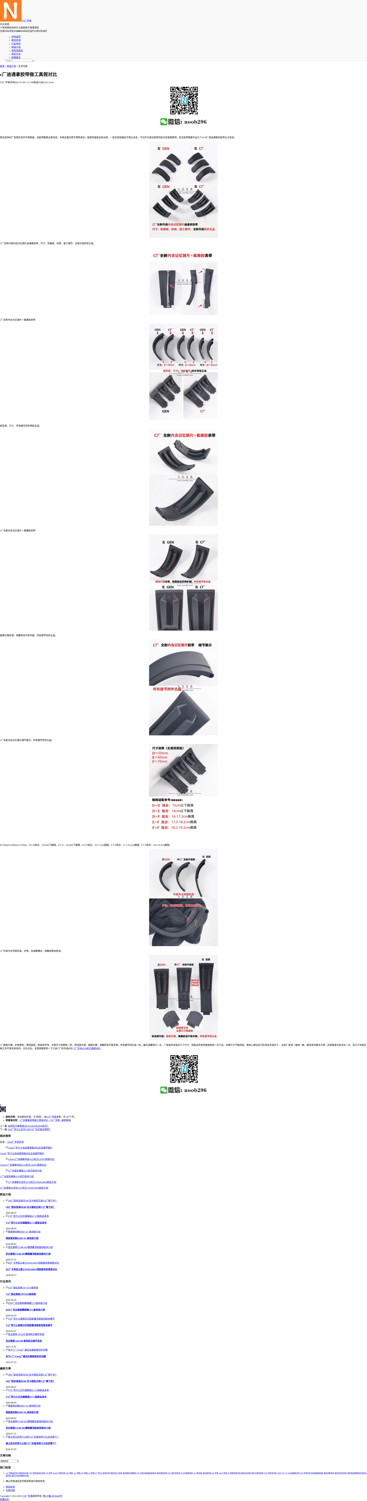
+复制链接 (65, 1120)
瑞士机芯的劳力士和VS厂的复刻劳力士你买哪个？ (31, 1443)
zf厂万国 (140, 1473)
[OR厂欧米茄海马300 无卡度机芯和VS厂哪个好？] (31, 1200)
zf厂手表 (49, 1473)
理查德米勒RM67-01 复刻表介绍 (22, 1238)
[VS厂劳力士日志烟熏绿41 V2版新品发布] (27, 1216)
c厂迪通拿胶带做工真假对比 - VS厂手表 (39, 1120)
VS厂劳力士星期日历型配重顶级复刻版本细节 (29, 1325)
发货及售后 (17, 50)
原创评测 (16, 40)
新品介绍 (16, 47)
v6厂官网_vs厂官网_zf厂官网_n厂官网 (80, 1473)
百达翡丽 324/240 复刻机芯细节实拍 (24, 1341)
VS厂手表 (26, 20)
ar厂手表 (215, 1473)
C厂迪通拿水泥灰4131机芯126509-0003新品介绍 (24, 1188)
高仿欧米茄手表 (150, 1473)
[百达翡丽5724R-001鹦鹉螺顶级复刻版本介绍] (29, 1247)
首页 (2, 66)
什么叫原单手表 (187, 1473)
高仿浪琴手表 (329, 1473)
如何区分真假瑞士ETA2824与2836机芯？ (28, 1126)
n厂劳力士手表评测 (102, 1473)
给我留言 (16, 57)
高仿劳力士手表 (116, 1473)
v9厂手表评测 (305, 1473)
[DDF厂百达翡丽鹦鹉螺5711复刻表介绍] (26, 1303)
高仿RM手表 (246, 1473)
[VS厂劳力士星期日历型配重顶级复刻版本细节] (30, 1319)
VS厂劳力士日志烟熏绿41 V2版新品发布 (26, 1223)
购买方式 (16, 54)
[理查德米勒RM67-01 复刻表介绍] (23, 1232)
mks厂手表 (223, 1473)
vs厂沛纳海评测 (12, 1473)
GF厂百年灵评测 (270, 1473)
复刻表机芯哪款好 (130, 1473)
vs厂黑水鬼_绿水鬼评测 (202, 1473)
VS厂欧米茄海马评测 (37, 1473)
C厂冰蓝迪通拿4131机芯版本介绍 (17, 1176)
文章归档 (10, 1490)
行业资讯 (16, 43)
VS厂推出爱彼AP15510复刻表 (21, 1294)
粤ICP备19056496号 (52, 1496)
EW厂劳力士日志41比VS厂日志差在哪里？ (29, 1129)
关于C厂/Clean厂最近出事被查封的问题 (26, 1356)
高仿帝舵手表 (162, 1473)
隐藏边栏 (4, 1499)
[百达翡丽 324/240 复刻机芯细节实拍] (25, 1334)
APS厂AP (280, 1473)
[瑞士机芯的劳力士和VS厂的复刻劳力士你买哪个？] (32, 1437)
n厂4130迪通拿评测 (292, 1473)
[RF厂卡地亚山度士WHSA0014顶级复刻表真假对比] (32, 1263)
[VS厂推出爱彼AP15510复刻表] (22, 1288)
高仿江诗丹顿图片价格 (20, 1476)
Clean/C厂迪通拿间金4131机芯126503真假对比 (23, 1165)
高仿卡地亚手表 (257, 1473)
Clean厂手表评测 (15, 1142)
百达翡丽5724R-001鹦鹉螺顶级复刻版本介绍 (28, 1254)
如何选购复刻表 (317, 1473)
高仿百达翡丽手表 (354, 1473)
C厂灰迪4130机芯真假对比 (87, 1048)
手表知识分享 (23, 1473)
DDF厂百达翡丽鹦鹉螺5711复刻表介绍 (25, 1310)
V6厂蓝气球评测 (174, 1473)
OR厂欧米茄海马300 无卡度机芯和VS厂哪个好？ (30, 1207)
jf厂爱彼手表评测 (234, 1473)
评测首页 (16, 37)
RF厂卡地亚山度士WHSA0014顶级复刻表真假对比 (31, 1269)
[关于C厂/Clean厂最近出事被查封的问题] (27, 1350)
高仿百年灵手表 (341, 1473)
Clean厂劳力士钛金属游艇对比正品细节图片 (22, 1153)
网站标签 (10, 1487)
